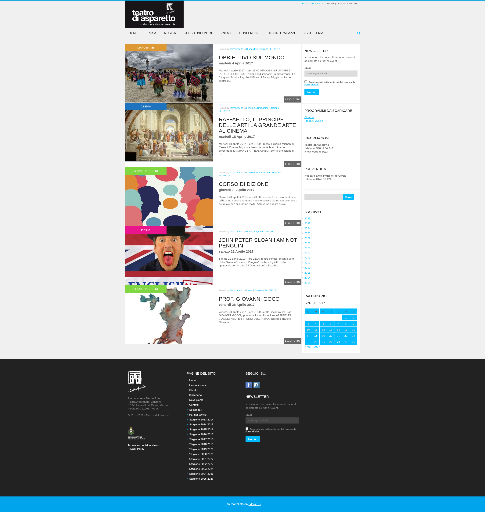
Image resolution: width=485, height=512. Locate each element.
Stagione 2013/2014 (201, 419)
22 (345, 335)
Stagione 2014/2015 (201, 424)
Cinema (226, 33)
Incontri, (267, 172)
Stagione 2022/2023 (201, 463)
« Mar (307, 346)
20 (330, 335)
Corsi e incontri (198, 33)
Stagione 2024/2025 (201, 473)
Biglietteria (313, 33)
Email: (308, 67)
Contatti (194, 404)
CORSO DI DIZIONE (243, 184)
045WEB (255, 504)
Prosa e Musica (313, 120)
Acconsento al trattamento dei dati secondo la (329, 83)
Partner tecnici (198, 414)
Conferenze (250, 33)
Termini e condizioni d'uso (143, 445)
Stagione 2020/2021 (201, 454)
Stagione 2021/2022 (201, 458)
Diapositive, (252, 49)
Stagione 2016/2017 (269, 49)
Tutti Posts (315, 3)
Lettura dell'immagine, (257, 108)
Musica (170, 33)
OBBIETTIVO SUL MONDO (252, 57)
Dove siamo (196, 399)
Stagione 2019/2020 (201, 449)
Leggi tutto (292, 99)
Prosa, (249, 231)
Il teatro (193, 389)
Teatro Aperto (236, 49)
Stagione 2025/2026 (201, 478)
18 (315, 335)
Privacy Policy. (311, 84)
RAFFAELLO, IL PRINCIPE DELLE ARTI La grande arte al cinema (257, 125)
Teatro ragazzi (281, 33)
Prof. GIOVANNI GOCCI (250, 299)
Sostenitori (195, 409)
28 (338, 341)
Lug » (317, 346)
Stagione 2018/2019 (201, 444)
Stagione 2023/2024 (201, 468)
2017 (324, 3)
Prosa (151, 33)
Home (305, 3)
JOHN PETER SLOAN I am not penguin (258, 243)
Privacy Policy (136, 448)
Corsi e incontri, (254, 172)
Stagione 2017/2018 (201, 439)
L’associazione (198, 385)
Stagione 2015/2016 (201, 429)
